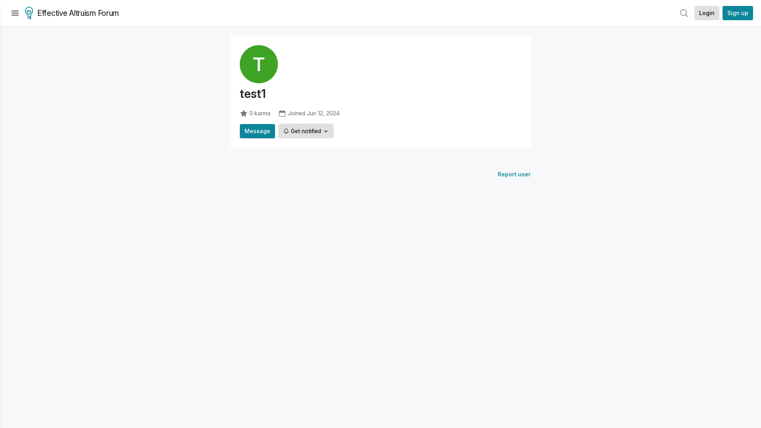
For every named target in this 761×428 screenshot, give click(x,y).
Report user (514, 174)
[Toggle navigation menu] (15, 13)
